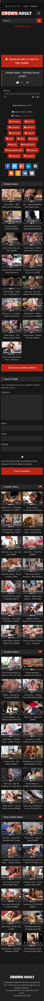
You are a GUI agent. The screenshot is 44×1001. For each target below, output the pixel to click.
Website (4, 444)
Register (34, 6)
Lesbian (30, 133)
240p (22, 139)
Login (25, 6)
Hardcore (30, 127)
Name (4, 423)
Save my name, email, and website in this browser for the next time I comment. (19, 462)
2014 (10, 139)
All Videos (16, 121)
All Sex (33, 139)
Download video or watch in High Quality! (23, 61)
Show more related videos (22, 367)
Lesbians (30, 156)
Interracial (16, 133)
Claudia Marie (26, 116)
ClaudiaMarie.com (15, 150)
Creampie (15, 127)
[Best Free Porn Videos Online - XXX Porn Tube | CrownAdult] (18, 13)
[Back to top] (36, 994)
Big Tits (30, 121)
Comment (5, 392)
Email (4, 434)
